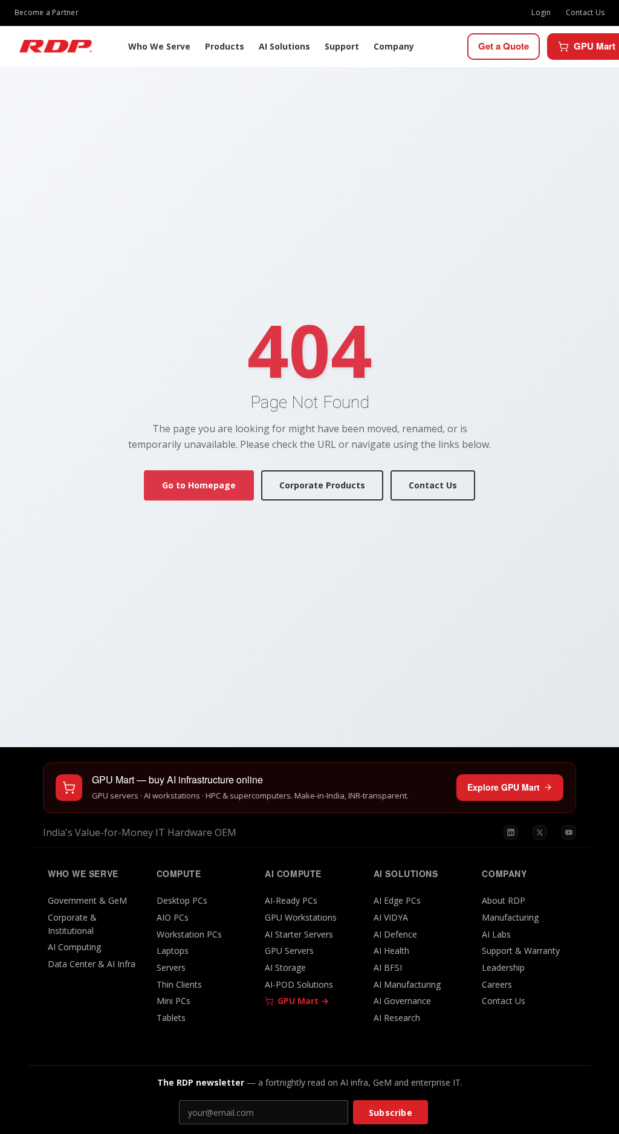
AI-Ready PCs (291, 900)
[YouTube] (569, 832)
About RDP (503, 900)
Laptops (173, 950)
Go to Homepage (199, 485)
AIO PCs (173, 917)
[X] (540, 832)
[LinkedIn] (511, 832)
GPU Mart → (303, 1000)
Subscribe (390, 1112)
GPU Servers (289, 950)
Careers (497, 984)
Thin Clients (179, 984)
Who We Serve (159, 46)
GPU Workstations (301, 917)
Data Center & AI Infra (91, 964)
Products (224, 46)
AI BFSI (388, 967)
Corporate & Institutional (72, 924)
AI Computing (74, 947)
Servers (171, 967)
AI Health (391, 950)
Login (541, 12)
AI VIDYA (391, 917)
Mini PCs (173, 1000)
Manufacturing (510, 917)
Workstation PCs (189, 934)
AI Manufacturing (407, 984)
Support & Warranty (521, 950)
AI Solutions (284, 46)
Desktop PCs (182, 900)
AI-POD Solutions (299, 984)
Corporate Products (322, 485)
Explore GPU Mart (503, 787)
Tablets (171, 1017)
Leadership (503, 967)
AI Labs (496, 934)
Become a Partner (47, 12)
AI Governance (402, 1000)
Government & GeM (87, 900)
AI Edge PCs (397, 900)
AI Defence (395, 934)
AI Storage (285, 967)
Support (342, 46)
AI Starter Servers (299, 934)
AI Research (397, 1017)
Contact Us (585, 12)
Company (394, 46)
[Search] (455, 46)
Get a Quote (503, 46)
